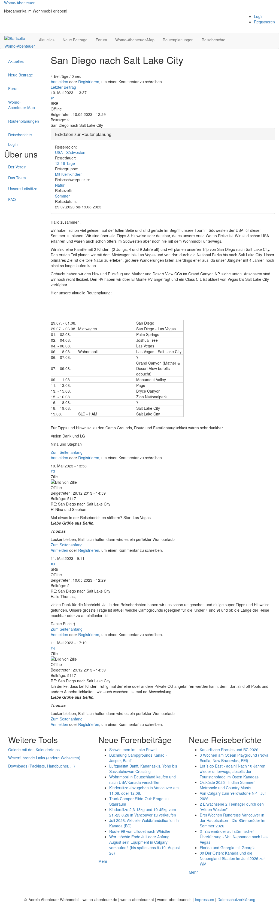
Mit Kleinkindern (69, 174)
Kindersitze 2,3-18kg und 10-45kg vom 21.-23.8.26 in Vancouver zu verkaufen (142, 812)
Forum (101, 39)
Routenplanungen (178, 39)
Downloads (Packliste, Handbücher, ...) (41, 766)
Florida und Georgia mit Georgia (228, 847)
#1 (53, 98)
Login (258, 16)
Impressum (205, 899)
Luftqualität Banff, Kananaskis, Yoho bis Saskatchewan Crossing (143, 768)
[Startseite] (16, 38)
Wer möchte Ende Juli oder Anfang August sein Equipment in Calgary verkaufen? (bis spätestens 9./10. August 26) (144, 845)
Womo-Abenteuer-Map (134, 39)
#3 (53, 563)
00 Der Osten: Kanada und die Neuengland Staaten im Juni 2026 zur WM (232, 858)
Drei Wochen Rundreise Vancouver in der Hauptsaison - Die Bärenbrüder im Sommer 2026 (232, 820)
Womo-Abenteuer (19, 2)
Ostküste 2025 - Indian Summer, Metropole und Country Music (228, 784)
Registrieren (264, 21)
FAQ (12, 199)
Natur (60, 185)
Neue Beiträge (75, 39)
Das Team (17, 177)
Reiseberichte (213, 39)
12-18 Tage (65, 163)
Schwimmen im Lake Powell (133, 749)
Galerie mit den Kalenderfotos (34, 749)
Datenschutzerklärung (236, 899)
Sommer (62, 196)
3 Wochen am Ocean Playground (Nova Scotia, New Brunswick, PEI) (234, 757)
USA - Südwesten (70, 152)
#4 (53, 648)
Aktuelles (46, 39)
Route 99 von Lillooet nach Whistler (139, 831)
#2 (53, 471)
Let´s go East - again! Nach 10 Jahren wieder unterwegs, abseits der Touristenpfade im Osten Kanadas (232, 771)
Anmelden (59, 81)
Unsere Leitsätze (22, 188)
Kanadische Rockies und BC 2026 (229, 749)
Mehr (102, 861)
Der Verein (17, 167)
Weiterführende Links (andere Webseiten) (44, 757)
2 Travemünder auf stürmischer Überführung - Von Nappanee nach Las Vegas (234, 836)
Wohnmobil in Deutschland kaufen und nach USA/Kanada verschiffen (142, 779)
